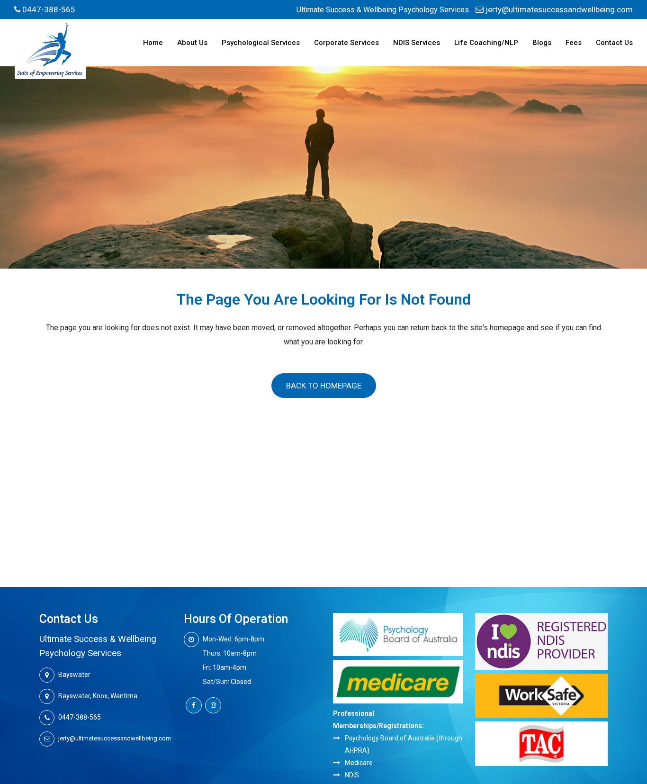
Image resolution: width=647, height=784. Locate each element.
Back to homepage (323, 385)
